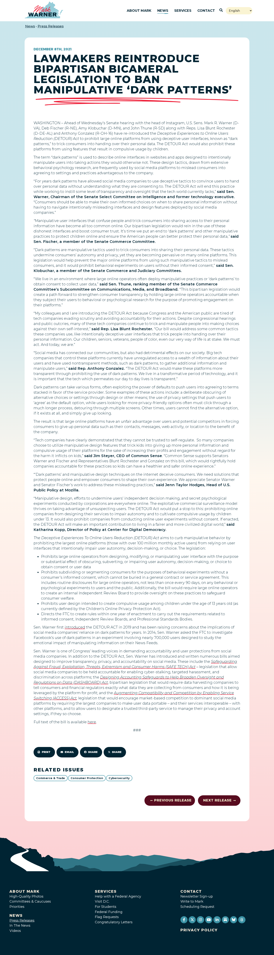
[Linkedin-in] (217, 919)
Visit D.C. (102, 901)
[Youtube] (208, 919)
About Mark (139, 11)
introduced (75, 627)
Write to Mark (191, 901)
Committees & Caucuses (30, 901)
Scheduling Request (197, 907)
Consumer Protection (87, 778)
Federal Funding (108, 912)
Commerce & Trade (50, 778)
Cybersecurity (119, 778)
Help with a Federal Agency (118, 896)
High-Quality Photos (26, 896)
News (162, 11)
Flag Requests (107, 917)
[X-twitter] (192, 919)
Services (182, 11)
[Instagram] (200, 919)
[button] (44, 752)
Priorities (17, 907)
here (92, 722)
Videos (15, 931)
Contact (206, 11)
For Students (105, 907)
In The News (20, 925)
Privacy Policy (199, 930)
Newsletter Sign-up (196, 896)
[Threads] (241, 919)
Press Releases (51, 26)
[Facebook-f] (184, 919)
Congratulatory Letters (114, 922)
